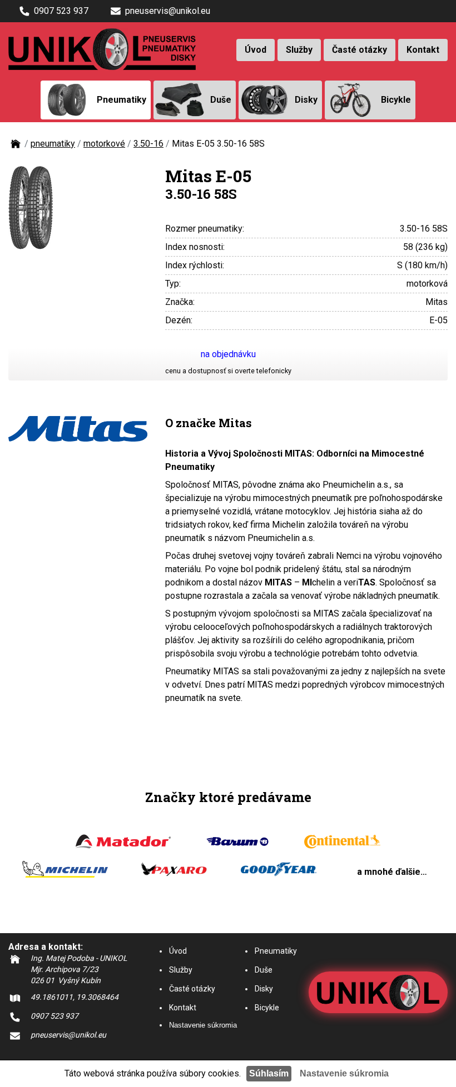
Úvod (255, 49)
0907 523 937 (61, 11)
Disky (264, 988)
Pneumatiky (276, 950)
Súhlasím (269, 1073)
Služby (299, 49)
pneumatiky (53, 143)
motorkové (104, 143)
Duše (263, 969)
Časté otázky (359, 49)
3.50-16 (148, 143)
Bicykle (267, 1007)
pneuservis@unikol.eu (167, 11)
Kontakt (423, 49)
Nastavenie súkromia (203, 1025)
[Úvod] (15, 147)
